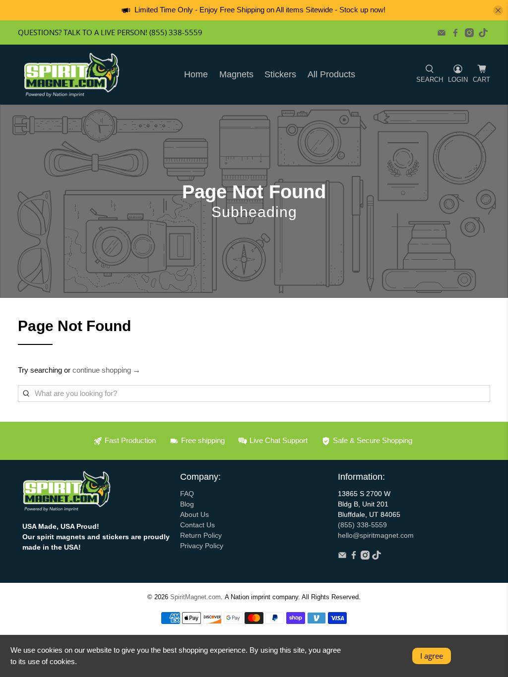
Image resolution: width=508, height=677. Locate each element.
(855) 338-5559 (362, 525)
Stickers (280, 74)
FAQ (187, 494)
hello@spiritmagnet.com (376, 535)
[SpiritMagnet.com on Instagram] (469, 32)
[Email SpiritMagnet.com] (441, 32)
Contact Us (197, 525)
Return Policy (201, 535)
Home (196, 74)
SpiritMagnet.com (195, 597)
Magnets (236, 74)
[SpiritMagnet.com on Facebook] (455, 32)
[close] (498, 10)
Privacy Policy (201, 546)
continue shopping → (106, 370)
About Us (194, 514)
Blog (187, 504)
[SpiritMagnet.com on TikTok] (483, 32)
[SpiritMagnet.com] (71, 74)
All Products (331, 74)
